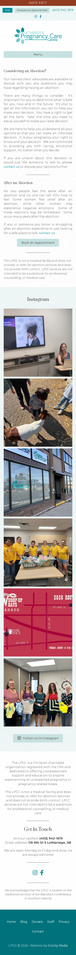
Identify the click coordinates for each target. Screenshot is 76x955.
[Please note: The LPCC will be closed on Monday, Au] (38, 482)
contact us (11, 166)
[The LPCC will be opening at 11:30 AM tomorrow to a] (38, 622)
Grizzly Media (58, 945)
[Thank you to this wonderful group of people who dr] (38, 692)
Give (7, 10)
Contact (38, 931)
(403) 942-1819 (62, 10)
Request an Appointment (32, 10)
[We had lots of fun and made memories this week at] (38, 413)
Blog (23, 922)
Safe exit (38, 3)
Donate (37, 922)
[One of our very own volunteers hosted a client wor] (38, 343)
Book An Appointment (38, 242)
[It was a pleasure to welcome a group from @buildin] (38, 552)
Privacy (64, 922)
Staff (50, 922)
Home (11, 922)
